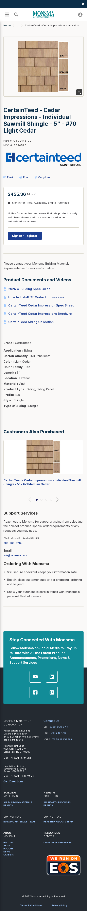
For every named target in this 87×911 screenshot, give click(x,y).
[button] (37, 500)
